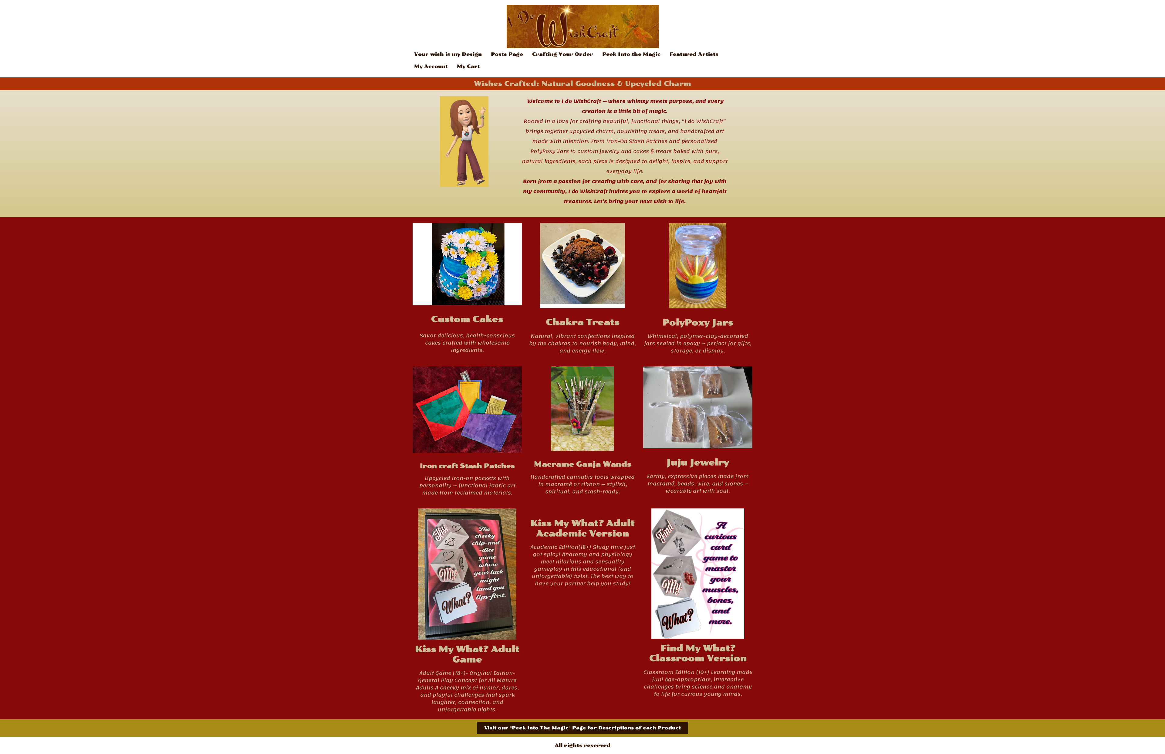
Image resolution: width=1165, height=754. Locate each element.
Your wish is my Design (448, 54)
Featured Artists (694, 54)
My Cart (468, 66)
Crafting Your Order (562, 54)
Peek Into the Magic (631, 54)
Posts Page (507, 54)
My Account (431, 66)
